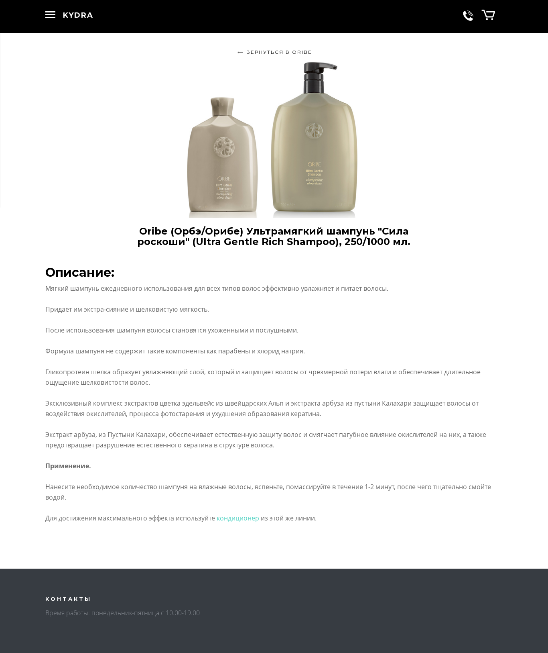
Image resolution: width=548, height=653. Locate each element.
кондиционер (238, 518)
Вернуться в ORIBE (279, 52)
